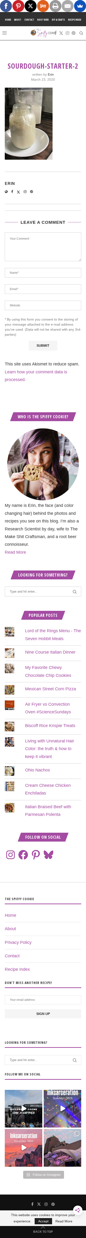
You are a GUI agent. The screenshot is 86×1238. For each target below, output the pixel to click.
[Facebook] (55, 33)
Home (8, 19)
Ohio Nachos (37, 770)
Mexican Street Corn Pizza (50, 688)
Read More (15, 552)
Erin (51, 74)
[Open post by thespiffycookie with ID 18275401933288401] (23, 1148)
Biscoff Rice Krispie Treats (50, 725)
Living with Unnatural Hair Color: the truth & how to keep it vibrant (49, 749)
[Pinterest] (73, 33)
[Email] (68, 6)
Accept (43, 1221)
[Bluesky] (48, 855)
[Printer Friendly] (55, 6)
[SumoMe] (80, 6)
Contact (29, 19)
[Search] (81, 33)
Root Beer (43, 19)
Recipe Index (74, 19)
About (17, 19)
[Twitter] (61, 33)
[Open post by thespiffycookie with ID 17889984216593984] (62, 1148)
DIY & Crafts (58, 19)
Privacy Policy (18, 942)
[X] (31, 6)
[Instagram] (67, 33)
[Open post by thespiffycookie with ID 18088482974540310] (23, 1109)
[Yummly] (43, 6)
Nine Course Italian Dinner (50, 652)
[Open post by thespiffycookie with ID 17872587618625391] (62, 1109)
